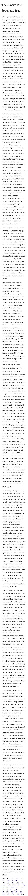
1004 (8, 880)
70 (3, 889)
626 (3, 878)
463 (3, 894)
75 (3, 892)
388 (3, 880)
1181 (16, 889)
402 (8, 878)
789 (18, 883)
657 (3, 883)
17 (7, 889)
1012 (13, 883)
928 (12, 878)
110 (17, 887)
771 (12, 892)
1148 (22, 894)
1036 (12, 887)
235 (8, 894)
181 (8, 883)
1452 (21, 880)
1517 (4, 885)
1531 (19, 885)
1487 (22, 887)
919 (18, 894)
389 (7, 892)
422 (22, 883)
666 (21, 892)
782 (24, 885)
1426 (9, 885)
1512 (14, 885)
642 (17, 878)
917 (11, 889)
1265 (22, 878)
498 (21, 889)
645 (16, 880)
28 (3, 887)
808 (7, 887)
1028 (13, 894)
